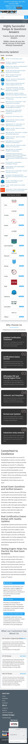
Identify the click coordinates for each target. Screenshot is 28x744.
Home (3, 696)
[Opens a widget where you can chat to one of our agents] (17, 735)
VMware (6, 317)
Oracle (6, 276)
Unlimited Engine (6, 717)
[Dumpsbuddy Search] (26, 17)
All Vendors (5, 698)
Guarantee (5, 702)
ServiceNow (7, 306)
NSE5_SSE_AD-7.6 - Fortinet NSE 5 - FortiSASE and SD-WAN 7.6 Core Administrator (14, 112)
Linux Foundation (8, 245)
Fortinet (6, 215)
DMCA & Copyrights (7, 712)
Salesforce (7, 296)
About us (4, 710)
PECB (5, 286)
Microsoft (6, 256)
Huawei (6, 225)
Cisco (5, 205)
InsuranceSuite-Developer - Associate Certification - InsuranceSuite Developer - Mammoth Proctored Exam (15, 89)
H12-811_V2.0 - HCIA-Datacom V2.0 (14, 116)
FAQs (3, 700)
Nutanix (6, 266)
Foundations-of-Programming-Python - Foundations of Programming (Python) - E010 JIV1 (16, 176)
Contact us (5, 708)
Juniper (6, 235)
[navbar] (2, 21)
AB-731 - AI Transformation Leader (14, 58)
